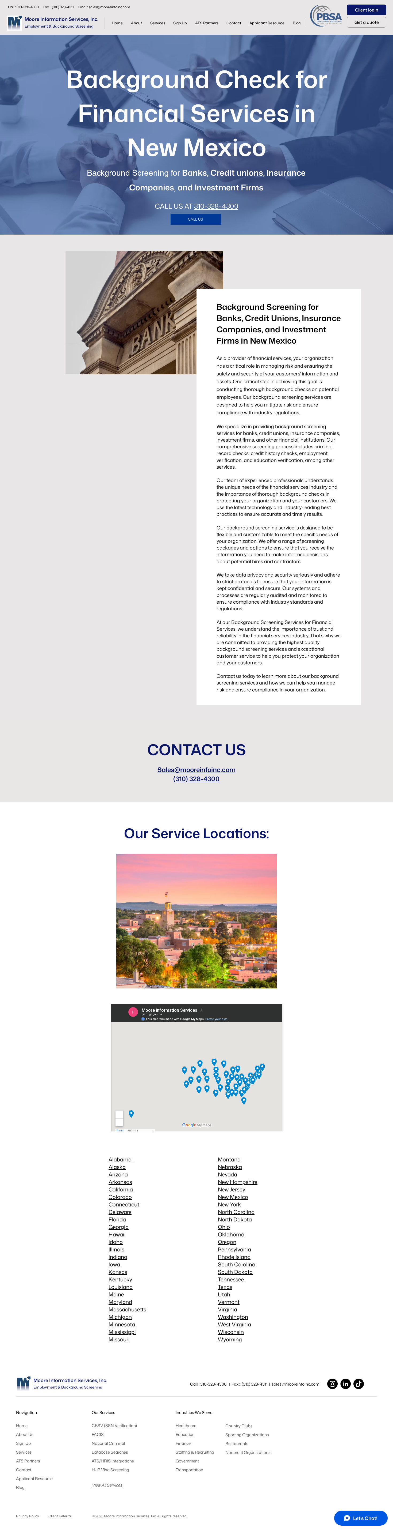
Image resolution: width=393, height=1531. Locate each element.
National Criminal (108, 1443)
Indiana (118, 1257)
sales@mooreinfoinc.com (109, 7)
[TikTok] (358, 1384)
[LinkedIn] (345, 1384)
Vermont (229, 1302)
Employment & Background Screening (59, 26)
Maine (116, 1294)
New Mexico (233, 1197)
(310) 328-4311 (254, 1384)
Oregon (227, 1242)
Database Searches (110, 1452)
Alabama (121, 1159)
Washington (233, 1317)
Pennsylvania (234, 1249)
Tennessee (231, 1279)
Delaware (120, 1212)
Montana (229, 1159)
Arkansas (120, 1182)
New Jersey (231, 1189)
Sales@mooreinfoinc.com (196, 769)
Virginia (227, 1309)
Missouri (119, 1339)
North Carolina (236, 1212)
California (121, 1189)
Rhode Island (234, 1257)
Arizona (118, 1174)
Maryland (120, 1302)
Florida (117, 1219)
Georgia (119, 1227)
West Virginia (234, 1324)
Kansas (118, 1272)
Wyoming (230, 1339)
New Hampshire (237, 1182)
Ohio (224, 1227)
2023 (99, 1516)
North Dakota (235, 1219)
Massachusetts (127, 1309)
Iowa (114, 1264)
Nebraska (230, 1167)
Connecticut (124, 1204)
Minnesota (122, 1324)
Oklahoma (231, 1234)
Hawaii (117, 1234)
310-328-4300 (216, 206)
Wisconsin (231, 1332)
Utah (224, 1294)
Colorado (120, 1197)
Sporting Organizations (247, 1435)
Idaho (116, 1242)
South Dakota (235, 1272)
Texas (225, 1287)
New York (229, 1204)
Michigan (120, 1317)
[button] (157, 23)
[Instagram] (332, 1384)
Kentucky (120, 1279)
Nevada (227, 1174)
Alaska (117, 1167)
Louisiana (121, 1287)
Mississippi (122, 1332)
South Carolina (236, 1264)
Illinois (116, 1249)
